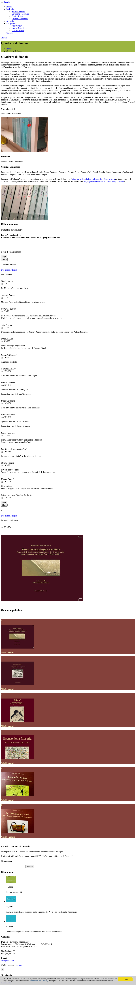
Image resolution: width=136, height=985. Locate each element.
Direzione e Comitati (20, 14)
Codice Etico (17, 16)
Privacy (19, 965)
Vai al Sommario (8, 652)
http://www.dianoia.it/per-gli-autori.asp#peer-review (93, 179)
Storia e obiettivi (18, 11)
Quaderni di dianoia (20, 18)
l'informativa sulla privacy (39, 981)
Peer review (17, 26)
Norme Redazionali (20, 28)
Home (9, 7)
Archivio (10, 21)
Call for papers (18, 30)
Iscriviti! (30, 867)
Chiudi (125, 979)
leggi (4, 257)
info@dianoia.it (7, 960)
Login (4, 37)
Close (4, 259)
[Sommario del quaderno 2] (17, 795)
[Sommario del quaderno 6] (17, 648)
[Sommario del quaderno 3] (17, 758)
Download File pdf (9, 270)
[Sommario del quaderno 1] (17, 832)
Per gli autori (11, 23)
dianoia (7, 2)
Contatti (9, 33)
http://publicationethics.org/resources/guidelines (104, 181)
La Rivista (10, 9)
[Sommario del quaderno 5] (17, 685)
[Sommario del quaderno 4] (17, 722)
